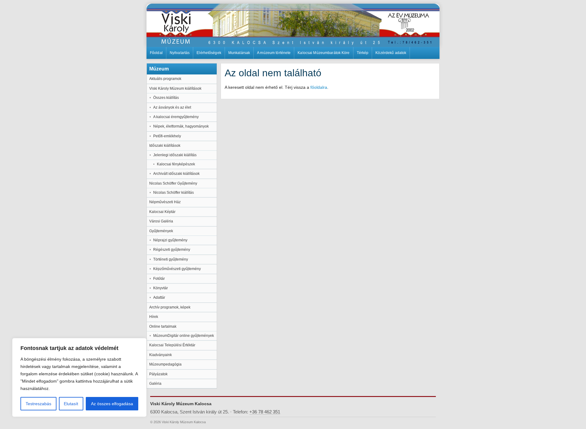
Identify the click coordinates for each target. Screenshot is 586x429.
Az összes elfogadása (112, 403)
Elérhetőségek (209, 53)
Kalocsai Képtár (162, 212)
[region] (79, 377)
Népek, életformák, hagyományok (181, 126)
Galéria (155, 383)
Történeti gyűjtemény (170, 259)
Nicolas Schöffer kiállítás (173, 192)
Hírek (153, 317)
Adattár (159, 297)
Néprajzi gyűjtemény (170, 240)
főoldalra (318, 87)
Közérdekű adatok (390, 53)
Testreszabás (38, 403)
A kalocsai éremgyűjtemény (176, 117)
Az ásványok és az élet (172, 107)
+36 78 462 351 (264, 411)
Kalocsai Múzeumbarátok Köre (323, 53)
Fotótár (159, 278)
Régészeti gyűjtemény (171, 249)
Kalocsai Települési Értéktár (172, 345)
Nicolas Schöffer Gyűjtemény (173, 183)
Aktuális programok (165, 79)
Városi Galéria (161, 221)
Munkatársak (239, 53)
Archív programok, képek (169, 307)
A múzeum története (274, 53)
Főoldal (156, 53)
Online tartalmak (162, 326)
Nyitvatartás (180, 53)
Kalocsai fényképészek (176, 164)
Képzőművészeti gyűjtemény (177, 269)
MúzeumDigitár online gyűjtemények (183, 335)
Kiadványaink (160, 355)
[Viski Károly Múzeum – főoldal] (293, 25)
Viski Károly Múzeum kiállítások (175, 88)
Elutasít (71, 403)
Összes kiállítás (166, 98)
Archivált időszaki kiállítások (176, 173)
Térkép (363, 53)
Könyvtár (160, 288)
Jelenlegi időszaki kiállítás (175, 155)
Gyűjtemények (161, 231)
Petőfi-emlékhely (167, 136)
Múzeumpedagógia (165, 364)
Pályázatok (158, 374)
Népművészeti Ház (165, 202)
